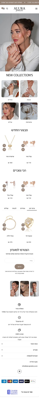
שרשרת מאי (10, 156)
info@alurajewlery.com (30, 366)
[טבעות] (29, 88)
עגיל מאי (29, 156)
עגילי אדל (10, 195)
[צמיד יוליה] (10, 223)
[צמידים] (10, 88)
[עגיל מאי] (29, 143)
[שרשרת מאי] (10, 143)
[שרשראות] (29, 111)
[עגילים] (10, 111)
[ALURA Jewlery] (19, 9)
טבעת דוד (29, 236)
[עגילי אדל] (10, 184)
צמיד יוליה (10, 236)
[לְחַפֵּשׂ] (7, 8)
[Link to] (19, 42)
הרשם (19, 267)
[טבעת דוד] (29, 223)
